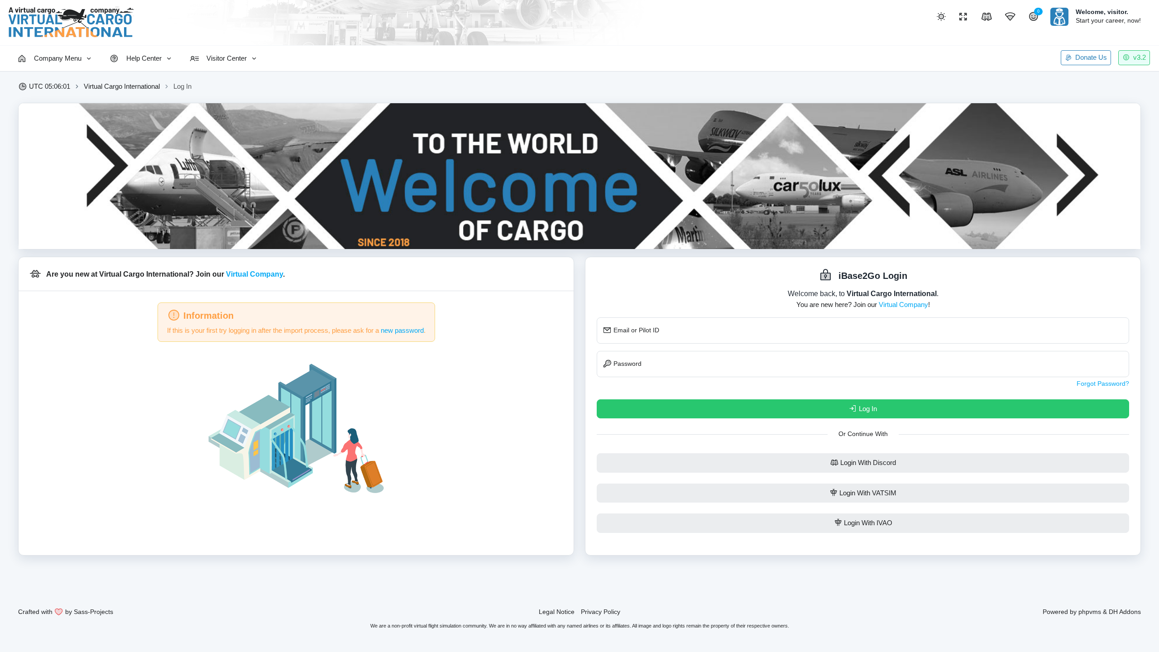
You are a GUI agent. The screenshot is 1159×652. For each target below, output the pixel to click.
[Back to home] (70, 22)
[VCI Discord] (986, 17)
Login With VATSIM (867, 493)
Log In (867, 408)
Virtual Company (254, 274)
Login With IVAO (867, 523)
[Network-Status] (1010, 17)
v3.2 (1138, 57)
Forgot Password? (1103, 383)
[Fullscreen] (963, 17)
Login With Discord (867, 462)
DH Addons (1125, 611)
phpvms (1089, 611)
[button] (941, 17)
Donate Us (1090, 57)
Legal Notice (557, 611)
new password (402, 330)
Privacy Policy (600, 611)
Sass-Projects (93, 611)
